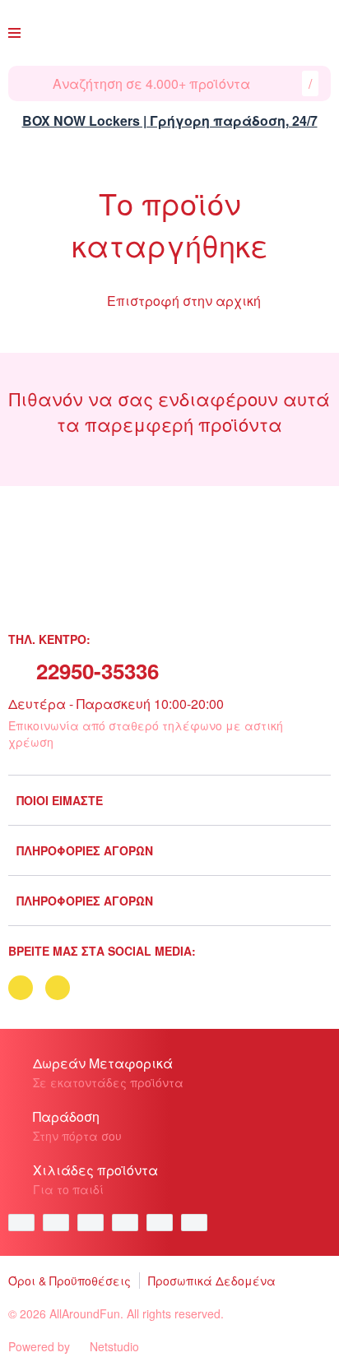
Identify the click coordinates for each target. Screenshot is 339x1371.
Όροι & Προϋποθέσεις (69, 1280)
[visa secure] (163, 1222)
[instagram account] (57, 987)
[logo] (166, 33)
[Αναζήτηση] (30, 83)
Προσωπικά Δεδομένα (212, 1280)
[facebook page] (20, 987)
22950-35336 (97, 670)
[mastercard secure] (198, 1222)
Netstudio (114, 1346)
